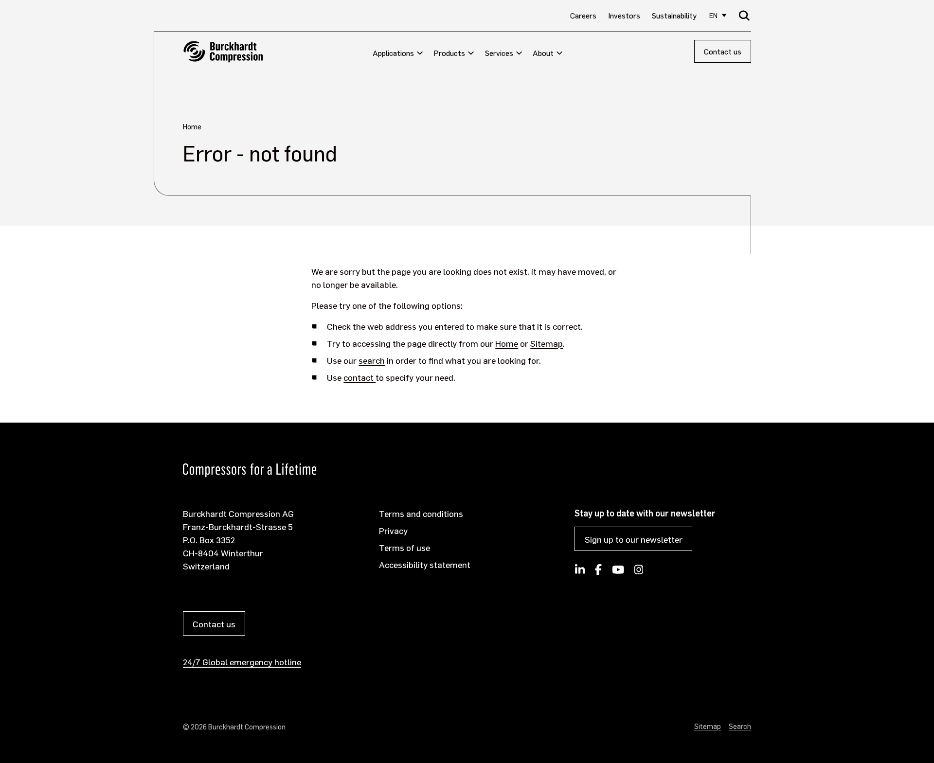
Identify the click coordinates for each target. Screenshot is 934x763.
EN (713, 15)
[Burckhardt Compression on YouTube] (617, 572)
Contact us (722, 51)
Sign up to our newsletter (634, 539)
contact (359, 377)
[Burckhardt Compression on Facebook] (598, 572)
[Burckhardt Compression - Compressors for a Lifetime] (223, 52)
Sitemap (546, 343)
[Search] (744, 15)
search (372, 360)
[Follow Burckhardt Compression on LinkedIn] (580, 572)
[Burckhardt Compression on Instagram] (639, 572)
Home (506, 343)
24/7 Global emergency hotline (242, 662)
